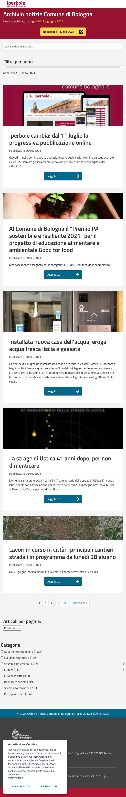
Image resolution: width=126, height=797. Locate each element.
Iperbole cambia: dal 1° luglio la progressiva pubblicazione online (50, 139)
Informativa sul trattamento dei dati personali (69, 776)
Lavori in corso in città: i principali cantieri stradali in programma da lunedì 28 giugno (62, 553)
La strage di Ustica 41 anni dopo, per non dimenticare (60, 462)
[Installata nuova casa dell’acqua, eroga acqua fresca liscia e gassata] (63, 329)
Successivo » (80, 603)
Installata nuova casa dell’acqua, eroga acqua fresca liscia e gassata (57, 345)
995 (65, 603)
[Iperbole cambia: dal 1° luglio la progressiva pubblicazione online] (63, 111)
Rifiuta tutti (49, 786)
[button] (63, 31)
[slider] (4, 67)
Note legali (102, 776)
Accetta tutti (21, 786)
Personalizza (15, 777)
